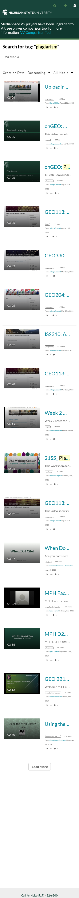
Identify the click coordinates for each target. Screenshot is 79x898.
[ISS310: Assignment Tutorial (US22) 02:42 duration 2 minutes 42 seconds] (22, 338)
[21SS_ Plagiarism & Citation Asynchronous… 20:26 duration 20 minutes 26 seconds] (22, 462)
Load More (39, 767)
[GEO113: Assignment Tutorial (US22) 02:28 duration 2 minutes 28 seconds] (22, 378)
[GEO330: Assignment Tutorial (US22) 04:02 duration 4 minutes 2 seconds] (22, 260)
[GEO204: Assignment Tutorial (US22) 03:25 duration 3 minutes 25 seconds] (22, 299)
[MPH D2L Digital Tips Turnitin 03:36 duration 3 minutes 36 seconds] (22, 638)
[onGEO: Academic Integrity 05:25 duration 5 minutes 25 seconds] (22, 130)
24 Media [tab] (12, 57)
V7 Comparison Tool (35, 32)
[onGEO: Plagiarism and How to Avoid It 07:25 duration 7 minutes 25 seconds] (22, 171)
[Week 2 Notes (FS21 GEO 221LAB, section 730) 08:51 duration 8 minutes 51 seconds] (22, 417)
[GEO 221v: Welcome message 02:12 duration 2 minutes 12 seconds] (22, 683)
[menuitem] (54, 6)
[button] (6, 5)
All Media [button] (61, 72)
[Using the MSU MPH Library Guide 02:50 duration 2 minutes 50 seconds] (22, 728)
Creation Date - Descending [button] (24, 72)
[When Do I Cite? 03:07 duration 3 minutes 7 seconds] (22, 552)
